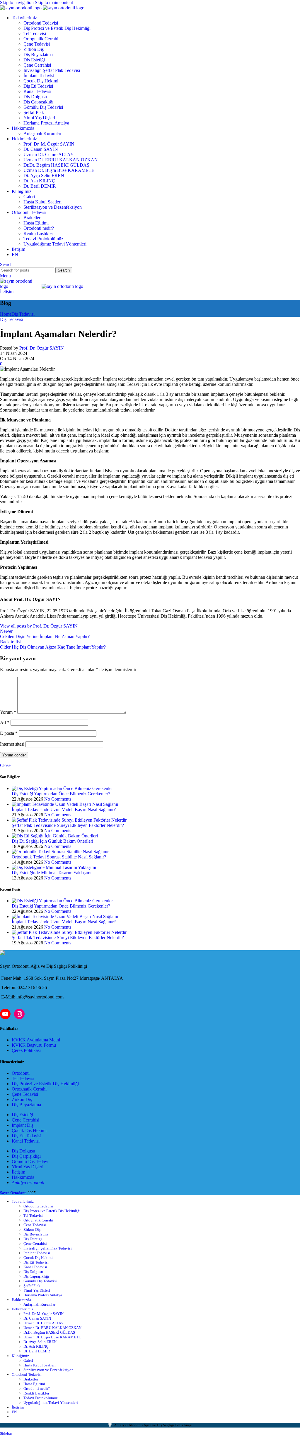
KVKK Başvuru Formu (34, 1045)
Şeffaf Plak (33, 112)
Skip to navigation (17, 2)
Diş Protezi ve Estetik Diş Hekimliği (57, 28)
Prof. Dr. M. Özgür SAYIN (48, 143)
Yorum (8, 712)
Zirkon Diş (33, 49)
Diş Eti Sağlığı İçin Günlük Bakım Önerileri (52, 841)
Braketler (31, 217)
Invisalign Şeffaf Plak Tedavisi (51, 70)
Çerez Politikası (26, 1050)
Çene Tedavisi (36, 44)
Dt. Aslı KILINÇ (39, 180)
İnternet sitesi (12, 744)
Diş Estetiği (34, 59)
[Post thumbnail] (62, 788)
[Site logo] (21, 7)
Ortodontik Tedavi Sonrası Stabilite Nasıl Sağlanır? (59, 856)
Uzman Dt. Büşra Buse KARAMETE (58, 170)
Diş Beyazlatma (38, 54)
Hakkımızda (23, 1177)
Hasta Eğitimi (36, 222)
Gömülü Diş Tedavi (30, 1161)
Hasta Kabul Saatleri (42, 201)
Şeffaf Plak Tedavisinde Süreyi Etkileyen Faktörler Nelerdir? (68, 825)
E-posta (9, 733)
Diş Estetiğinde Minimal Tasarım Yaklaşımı (51, 872)
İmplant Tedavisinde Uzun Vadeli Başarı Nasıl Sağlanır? (64, 809)
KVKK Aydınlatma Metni (36, 1039)
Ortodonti (21, 1073)
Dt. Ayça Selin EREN (43, 175)
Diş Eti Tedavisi (38, 86)
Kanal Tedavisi (37, 91)
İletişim (6, 291)
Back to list (10, 641)
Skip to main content (54, 2)
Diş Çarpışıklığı (26, 1156)
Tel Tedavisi (34, 33)
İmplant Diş (22, 1125)
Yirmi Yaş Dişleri (39, 117)
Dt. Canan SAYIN (40, 149)
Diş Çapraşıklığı (38, 101)
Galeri (29, 196)
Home (5, 314)
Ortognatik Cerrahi (40, 38)
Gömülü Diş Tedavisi (43, 107)
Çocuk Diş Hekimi (40, 80)
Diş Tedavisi (23, 314)
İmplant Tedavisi (38, 75)
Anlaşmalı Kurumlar (42, 133)
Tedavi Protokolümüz (43, 238)
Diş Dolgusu (35, 96)
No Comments (57, 798)
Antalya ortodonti (28, 1182)
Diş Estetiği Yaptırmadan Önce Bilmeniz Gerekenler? (61, 793)
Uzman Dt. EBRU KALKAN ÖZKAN (60, 159)
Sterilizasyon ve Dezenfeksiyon (52, 207)
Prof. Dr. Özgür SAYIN (41, 347)
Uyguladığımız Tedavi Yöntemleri (54, 243)
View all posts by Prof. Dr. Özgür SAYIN (39, 625)
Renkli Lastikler (38, 233)
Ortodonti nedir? (38, 228)
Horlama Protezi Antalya (46, 122)
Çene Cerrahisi (37, 65)
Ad (4, 722)
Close (5, 765)
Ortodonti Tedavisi (40, 22)
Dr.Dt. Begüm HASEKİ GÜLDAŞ (56, 165)
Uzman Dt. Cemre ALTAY (48, 154)
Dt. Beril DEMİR (39, 186)
